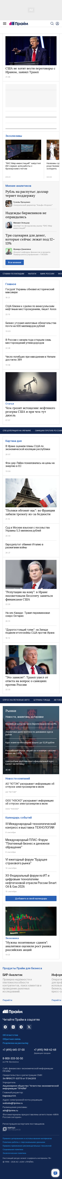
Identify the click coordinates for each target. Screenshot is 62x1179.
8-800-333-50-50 (13, 1060)
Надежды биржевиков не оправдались (25, 215)
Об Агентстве (10, 1035)
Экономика (12, 938)
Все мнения (14, 262)
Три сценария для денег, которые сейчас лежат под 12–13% (30, 239)
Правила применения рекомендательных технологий (27, 1146)
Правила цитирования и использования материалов (27, 1138)
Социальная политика (13, 1149)
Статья (9, 403)
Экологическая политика (14, 1153)
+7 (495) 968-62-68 (45, 1051)
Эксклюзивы (13, 136)
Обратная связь (12, 1039)
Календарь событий (18, 817)
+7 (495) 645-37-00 (14, 1049)
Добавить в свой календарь (31, 898)
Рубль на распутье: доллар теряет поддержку (26, 194)
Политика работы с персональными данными (24, 1142)
